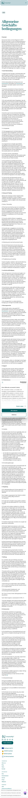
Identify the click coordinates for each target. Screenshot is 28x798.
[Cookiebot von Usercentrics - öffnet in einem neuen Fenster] (20, 382)
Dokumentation (5, 83)
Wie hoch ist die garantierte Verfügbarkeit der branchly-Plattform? (12, 790)
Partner (3, 777)
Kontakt (3, 768)
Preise (3, 779)
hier (7, 675)
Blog (3, 764)
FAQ (3, 773)
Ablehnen (14, 414)
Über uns (4, 763)
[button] (25, 793)
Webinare (4, 781)
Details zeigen (19, 406)
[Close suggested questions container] (27, 790)
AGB (3, 786)
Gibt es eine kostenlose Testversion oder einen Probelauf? (12, 792)
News (3, 766)
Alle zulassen (14, 410)
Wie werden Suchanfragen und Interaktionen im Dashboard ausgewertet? (12, 795)
